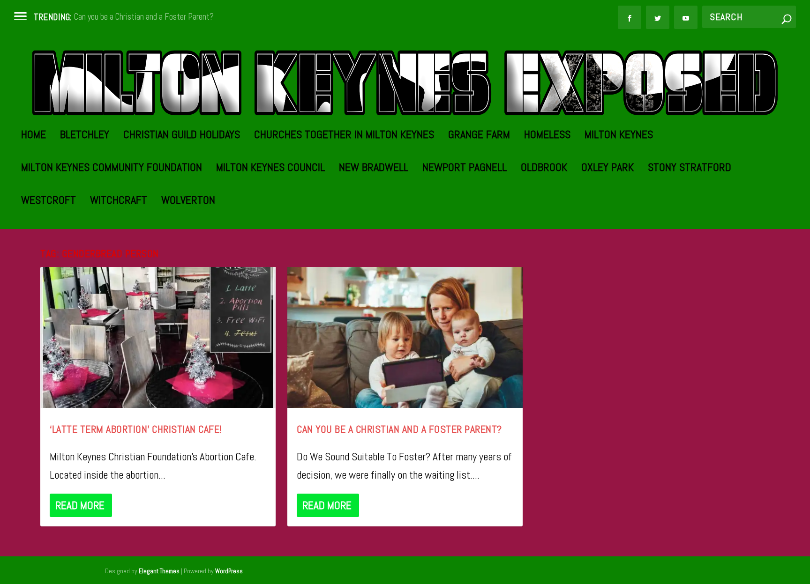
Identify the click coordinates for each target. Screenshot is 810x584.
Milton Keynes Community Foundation (111, 168)
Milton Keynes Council (270, 168)
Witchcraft (118, 201)
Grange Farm (479, 136)
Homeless (547, 136)
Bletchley (84, 136)
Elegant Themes (159, 571)
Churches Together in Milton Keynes (344, 136)
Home (33, 136)
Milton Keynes (619, 136)
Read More (80, 505)
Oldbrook (544, 168)
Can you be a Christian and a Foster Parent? (144, 16)
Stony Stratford (689, 168)
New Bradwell (373, 168)
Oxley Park (607, 168)
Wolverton (188, 201)
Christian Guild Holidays (181, 136)
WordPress (229, 571)
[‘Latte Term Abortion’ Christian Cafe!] (158, 337)
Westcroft (48, 201)
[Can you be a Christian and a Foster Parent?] (405, 337)
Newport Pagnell (464, 168)
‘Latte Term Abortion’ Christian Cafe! (136, 429)
